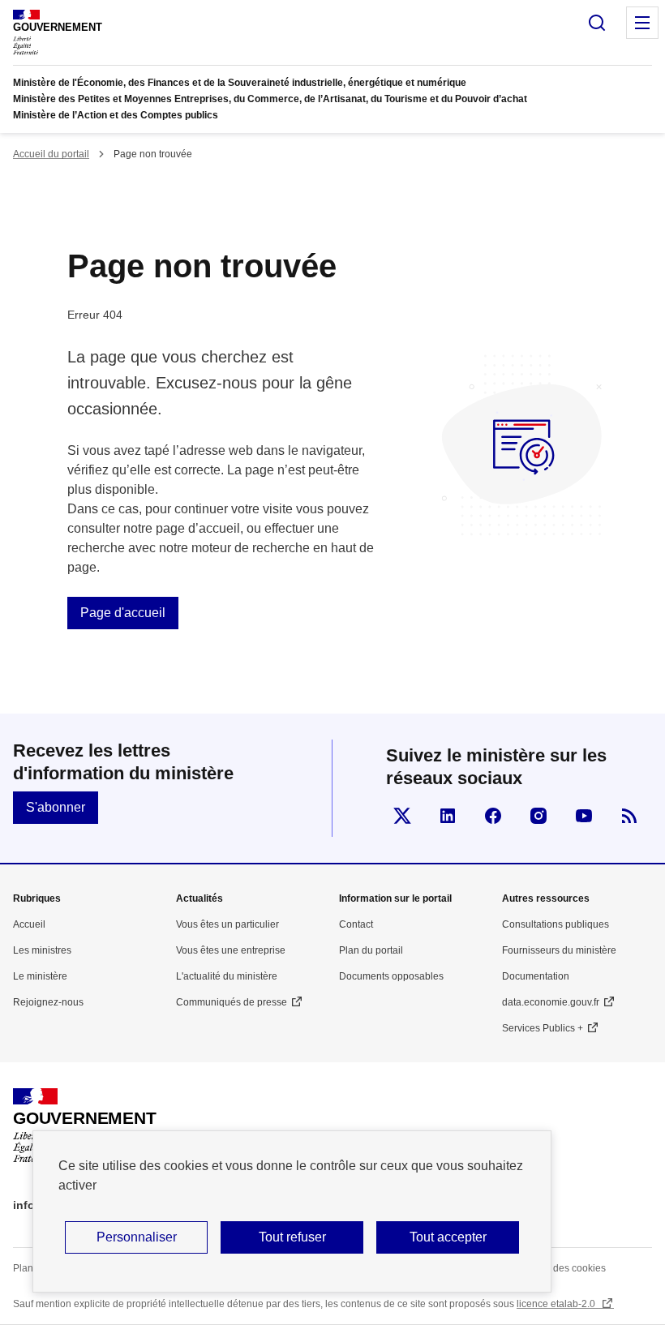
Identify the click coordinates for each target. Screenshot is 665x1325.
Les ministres (42, 950)
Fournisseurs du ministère (559, 950)
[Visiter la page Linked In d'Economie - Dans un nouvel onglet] (447, 816)
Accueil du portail (51, 154)
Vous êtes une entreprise (230, 950)
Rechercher (597, 22)
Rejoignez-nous (48, 1002)
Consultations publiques (555, 924)
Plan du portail (371, 950)
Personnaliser (137, 1237)
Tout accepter (448, 1237)
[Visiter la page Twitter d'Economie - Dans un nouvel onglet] (402, 816)
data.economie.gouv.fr (550, 1002)
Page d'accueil (122, 613)
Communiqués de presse (231, 1002)
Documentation (535, 976)
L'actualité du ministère (226, 976)
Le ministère (40, 976)
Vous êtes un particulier (227, 924)
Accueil (29, 924)
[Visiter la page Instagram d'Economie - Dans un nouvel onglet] (538, 816)
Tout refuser (292, 1237)
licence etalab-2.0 (557, 1304)
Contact (356, 924)
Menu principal (642, 22)
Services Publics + (542, 1028)
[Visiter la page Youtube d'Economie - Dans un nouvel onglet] (584, 816)
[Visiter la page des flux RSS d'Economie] (629, 816)
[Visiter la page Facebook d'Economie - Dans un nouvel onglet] (493, 816)
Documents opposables (391, 976)
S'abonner (55, 807)
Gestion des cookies (561, 1268)
